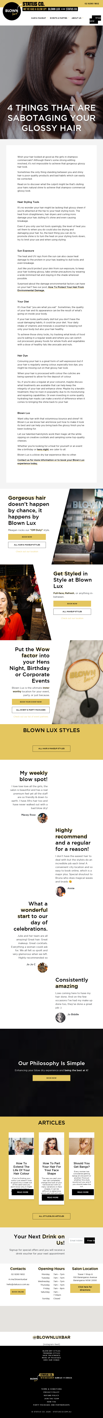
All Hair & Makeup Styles (27, 545)
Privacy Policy (51, 1392)
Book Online (18, 1292)
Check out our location (27, 551)
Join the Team (51, 1398)
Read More (22, 1192)
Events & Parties (59, 18)
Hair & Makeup (38, 18)
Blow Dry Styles (52, 1351)
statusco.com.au (62, 1412)
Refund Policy (51, 1395)
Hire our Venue (51, 1360)
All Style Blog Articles (51, 1216)
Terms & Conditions (51, 1389)
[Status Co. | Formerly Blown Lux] (11, 14)
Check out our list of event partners (30, 716)
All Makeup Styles (72, 612)
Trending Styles (51, 1353)
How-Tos (51, 1402)
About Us (77, 18)
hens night (43, 449)
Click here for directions (85, 1288)
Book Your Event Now (31, 702)
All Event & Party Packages (30, 710)
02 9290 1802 (92, 3)
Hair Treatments (51, 1355)
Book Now (95, 19)
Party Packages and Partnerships (51, 1405)
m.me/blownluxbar (18, 1279)
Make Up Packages (51, 1358)
